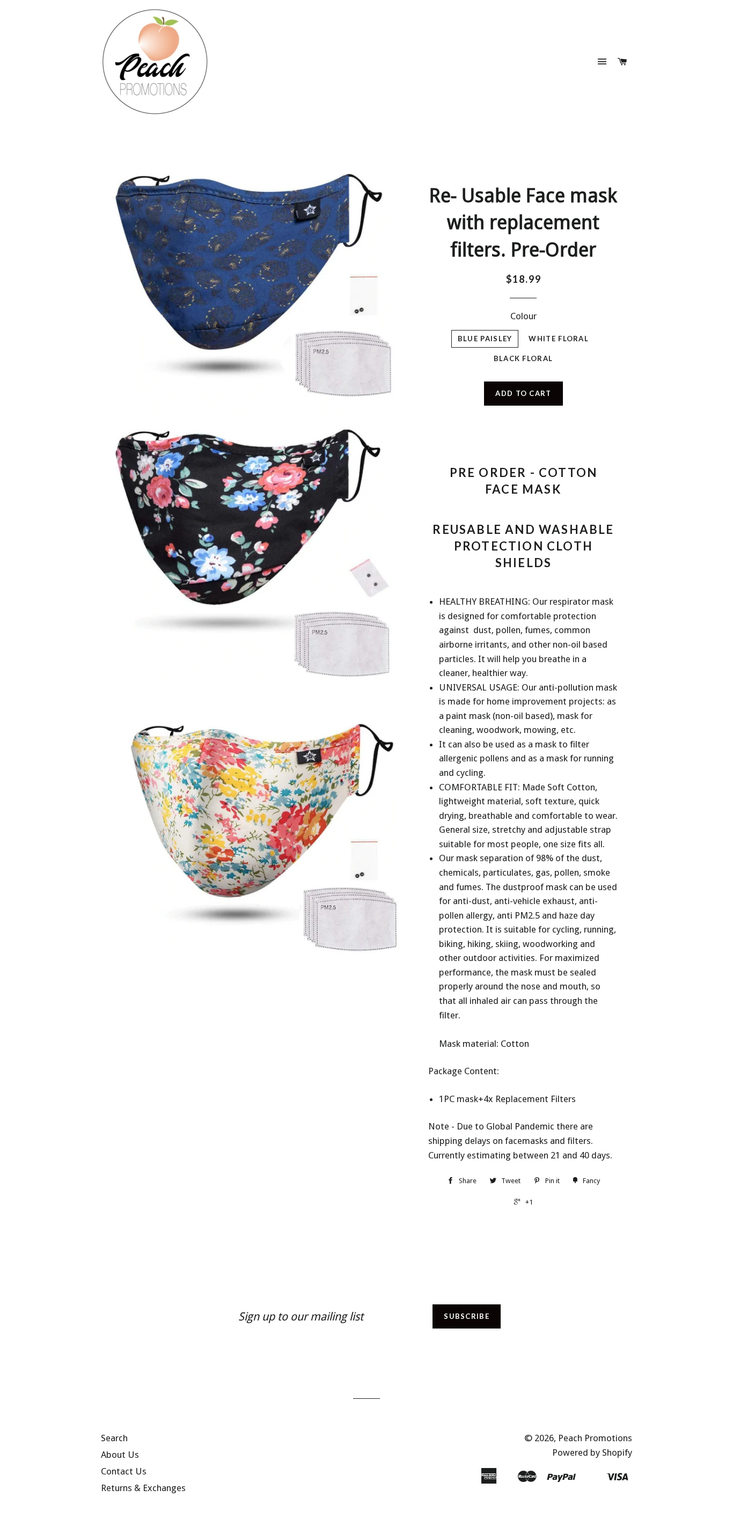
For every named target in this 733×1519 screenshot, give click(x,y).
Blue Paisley (485, 338)
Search (114, 1438)
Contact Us (123, 1471)
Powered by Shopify (592, 1452)
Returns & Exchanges (143, 1488)
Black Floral (523, 358)
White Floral (559, 338)
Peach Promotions (595, 1438)
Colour (523, 316)
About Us (120, 1454)
